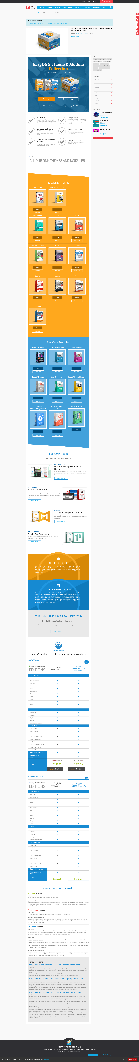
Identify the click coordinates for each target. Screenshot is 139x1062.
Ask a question (76, 36)
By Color (97, 92)
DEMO (48, 99)
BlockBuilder (40, 472)
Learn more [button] (47, 1059)
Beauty (96, 98)
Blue (96, 95)
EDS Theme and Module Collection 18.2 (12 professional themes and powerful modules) (48, 23)
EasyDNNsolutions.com (81, 33)
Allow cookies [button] (132, 1059)
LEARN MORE (57, 631)
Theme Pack (106, 65)
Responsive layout (104, 63)
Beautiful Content (97, 59)
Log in (88, 1)
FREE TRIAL (70, 99)
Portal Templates (107, 61)
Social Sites (97, 100)
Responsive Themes (98, 65)
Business (97, 87)
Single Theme (98, 84)
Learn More (61, 478)
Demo (37, 209)
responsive (96, 63)
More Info (37, 212)
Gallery (109, 59)
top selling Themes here (100, 137)
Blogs (96, 90)
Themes (95, 68)
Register (83, 1)
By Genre (97, 79)
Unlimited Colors (97, 70)
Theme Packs (98, 82)
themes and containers (104, 68)
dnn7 (104, 59)
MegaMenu (40, 516)
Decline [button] (124, 1059)
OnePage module (74, 537)
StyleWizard (74, 495)
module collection (97, 61)
